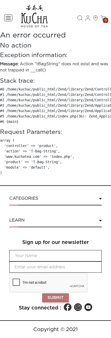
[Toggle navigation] (8, 17)
